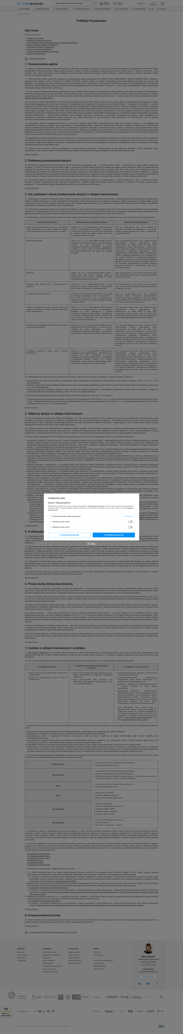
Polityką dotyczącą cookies (96, 506)
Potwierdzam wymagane (69, 535)
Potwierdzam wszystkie (113, 535)
